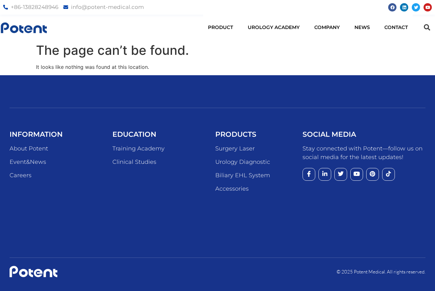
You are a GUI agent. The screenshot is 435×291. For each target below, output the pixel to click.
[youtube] (356, 174)
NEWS (362, 27)
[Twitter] (416, 7)
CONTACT (396, 27)
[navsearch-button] (427, 27)
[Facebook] (392, 7)
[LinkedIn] (324, 174)
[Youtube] (428, 7)
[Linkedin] (404, 7)
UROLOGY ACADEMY (274, 27)
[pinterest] (372, 174)
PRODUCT (220, 27)
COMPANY (327, 27)
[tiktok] (388, 174)
